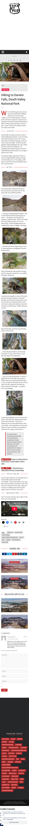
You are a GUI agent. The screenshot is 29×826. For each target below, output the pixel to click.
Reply (25, 636)
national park (16, 540)
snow (21, 779)
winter (14, 787)
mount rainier (6, 764)
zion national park (7, 790)
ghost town (12, 756)
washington (5, 784)
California (5, 89)
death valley (5, 535)
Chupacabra (11, 637)
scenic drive (15, 776)
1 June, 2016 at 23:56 (12, 639)
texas (3, 782)
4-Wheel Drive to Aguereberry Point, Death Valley (14, 621)
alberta (19, 739)
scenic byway (5, 776)
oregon (4, 773)
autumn (11, 741)
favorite (19, 753)
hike (3, 540)
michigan (10, 762)
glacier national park (8, 759)
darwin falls (18, 532)
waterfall (5, 542)
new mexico (22, 770)
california (10, 532)
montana (17, 762)
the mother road (12, 782)
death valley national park (10, 537)
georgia (4, 756)
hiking (8, 540)
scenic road (5, 779)
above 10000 (5, 739)
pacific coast (12, 773)
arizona (4, 741)
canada (4, 747)
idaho (3, 762)
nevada (14, 770)
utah (21, 782)
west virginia (5, 787)
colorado (23, 747)
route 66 (21, 773)
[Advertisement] (14, 32)
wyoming (20, 787)
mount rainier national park (10, 767)
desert (21, 537)
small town (14, 779)
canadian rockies (13, 747)
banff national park (7, 744)
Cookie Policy (10, 819)
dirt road (11, 753)
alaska (13, 739)
